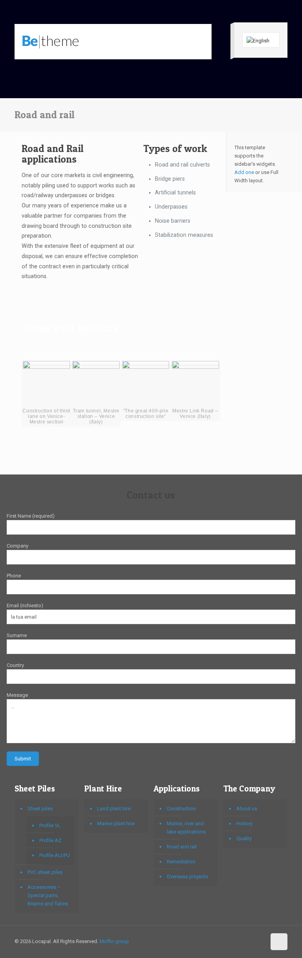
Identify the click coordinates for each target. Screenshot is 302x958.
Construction (181, 808)
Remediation (181, 862)
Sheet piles (40, 808)
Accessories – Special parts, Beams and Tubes (48, 895)
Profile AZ (50, 840)
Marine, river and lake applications (186, 828)
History (244, 823)
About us (246, 808)
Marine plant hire (115, 823)
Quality (244, 838)
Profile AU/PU (54, 855)
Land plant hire (114, 808)
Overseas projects (187, 876)
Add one (244, 172)
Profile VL (50, 825)
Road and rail (182, 847)
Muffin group (114, 941)
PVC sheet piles (45, 872)
